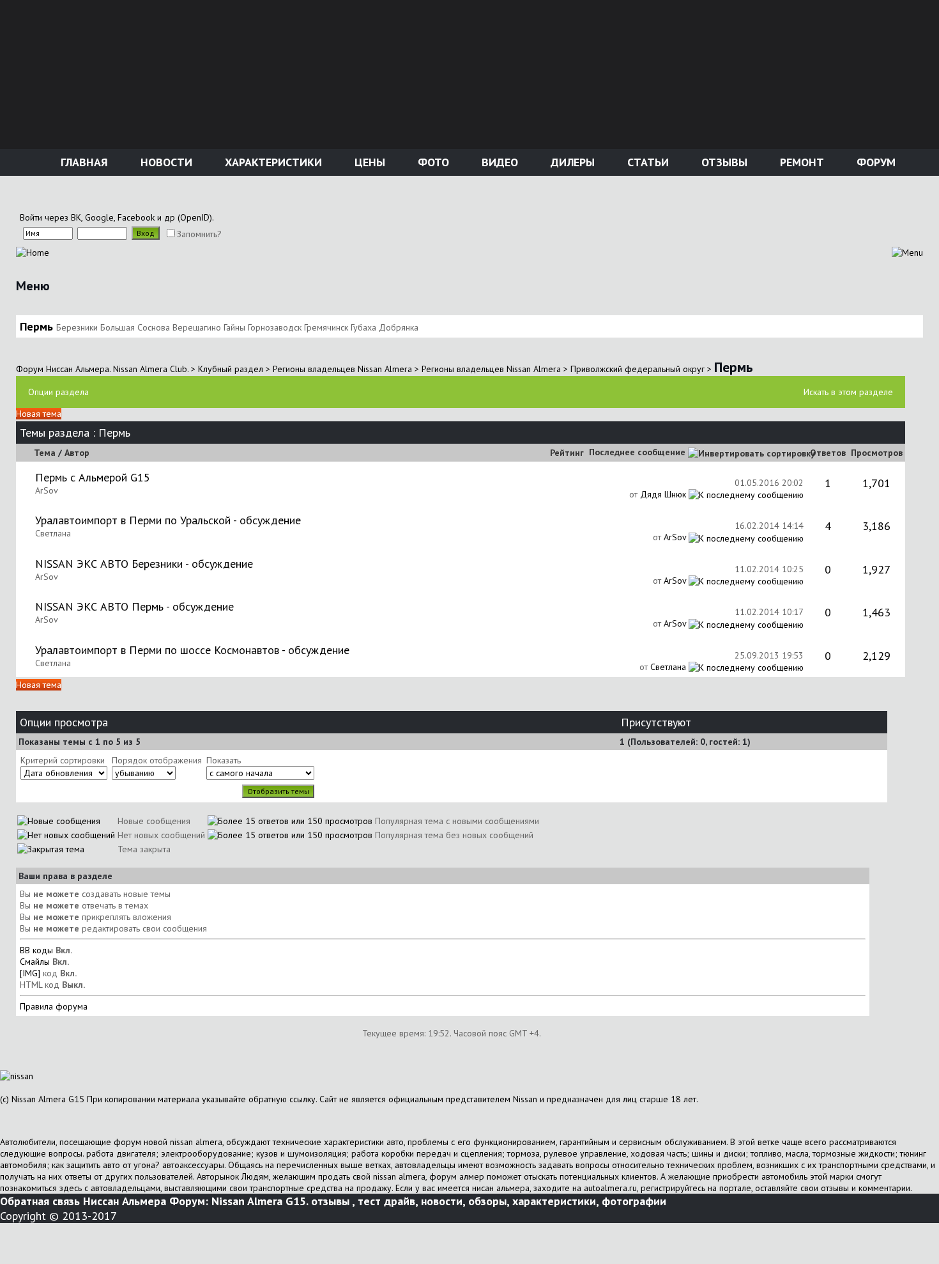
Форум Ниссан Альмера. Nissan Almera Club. (102, 369)
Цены (368, 162)
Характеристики (272, 162)
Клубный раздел (230, 369)
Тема (45, 452)
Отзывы (722, 162)
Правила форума (54, 1006)
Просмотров (877, 452)
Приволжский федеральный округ (637, 369)
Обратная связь (40, 1201)
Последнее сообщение (637, 452)
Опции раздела (58, 392)
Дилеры (571, 162)
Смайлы (35, 961)
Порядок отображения (157, 760)
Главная (82, 162)
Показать (223, 760)
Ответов (828, 452)
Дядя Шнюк (663, 494)
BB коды (36, 950)
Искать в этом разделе (848, 392)
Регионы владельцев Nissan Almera (342, 369)
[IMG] (30, 973)
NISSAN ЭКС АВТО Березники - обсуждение (144, 563)
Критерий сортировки (62, 760)
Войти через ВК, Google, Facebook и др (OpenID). (117, 217)
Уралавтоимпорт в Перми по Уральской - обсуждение (168, 520)
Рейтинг (567, 452)
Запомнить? (199, 234)
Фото (432, 162)
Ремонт (800, 162)
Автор (77, 452)
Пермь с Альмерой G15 (92, 477)
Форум (874, 162)
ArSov (46, 490)
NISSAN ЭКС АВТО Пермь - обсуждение (134, 606)
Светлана (53, 533)
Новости (164, 162)
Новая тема (38, 413)
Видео (498, 162)
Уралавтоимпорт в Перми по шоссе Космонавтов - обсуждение (192, 650)
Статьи (646, 162)
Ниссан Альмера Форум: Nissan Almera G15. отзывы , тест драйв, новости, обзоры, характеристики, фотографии (374, 1201)
